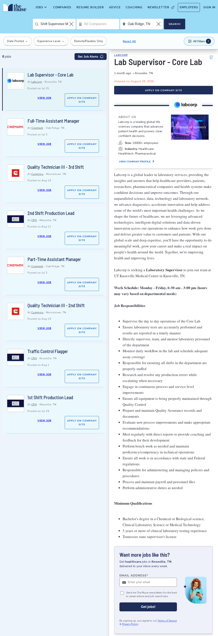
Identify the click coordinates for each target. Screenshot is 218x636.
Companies (62, 7)
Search (174, 24)
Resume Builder (90, 7)
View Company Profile (135, 161)
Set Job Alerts (88, 56)
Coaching (134, 7)
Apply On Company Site (82, 100)
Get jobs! (148, 607)
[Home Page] (14, 8)
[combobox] (58, 24)
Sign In (209, 7)
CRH (34, 220)
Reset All (129, 41)
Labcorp (36, 82)
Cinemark (37, 128)
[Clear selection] (72, 24)
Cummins (37, 174)
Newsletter (158, 7)
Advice (115, 7)
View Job (44, 97)
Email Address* (133, 576)
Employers (189, 7)
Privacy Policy (130, 624)
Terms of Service (167, 620)
